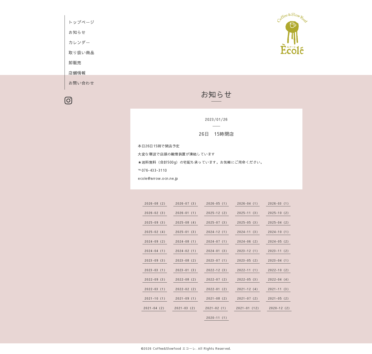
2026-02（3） (155, 213)
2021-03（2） (185, 308)
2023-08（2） (186, 260)
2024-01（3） (217, 251)
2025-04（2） (279, 222)
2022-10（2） (279, 270)
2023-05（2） (248, 260)
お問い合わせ (81, 83)
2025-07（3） (217, 222)
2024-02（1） (186, 251)
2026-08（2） (155, 203)
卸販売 (75, 62)
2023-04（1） (279, 260)
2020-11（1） (217, 318)
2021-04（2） (154, 308)
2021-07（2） (248, 298)
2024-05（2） (279, 241)
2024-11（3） (248, 232)
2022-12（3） (217, 270)
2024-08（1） (186, 241)
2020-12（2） (280, 308)
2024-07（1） (217, 241)
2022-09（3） (155, 279)
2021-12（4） (248, 289)
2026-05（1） (217, 203)
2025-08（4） (186, 222)
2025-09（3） (155, 222)
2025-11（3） (248, 213)
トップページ (81, 22)
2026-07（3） (186, 203)
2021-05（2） (279, 298)
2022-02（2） (186, 289)
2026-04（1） (248, 203)
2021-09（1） (186, 298)
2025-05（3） (248, 222)
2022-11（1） (248, 270)
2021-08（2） (217, 298)
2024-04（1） (155, 251)
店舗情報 (77, 72)
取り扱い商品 (81, 52)
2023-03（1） (155, 270)
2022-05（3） (248, 279)
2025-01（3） (186, 232)
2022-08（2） (186, 279)
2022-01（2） (217, 289)
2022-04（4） (279, 279)
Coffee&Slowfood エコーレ (174, 348)
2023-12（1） (248, 251)
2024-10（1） (279, 232)
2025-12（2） (217, 213)
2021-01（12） (248, 308)
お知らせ (77, 32)
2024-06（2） (248, 241)
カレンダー (79, 42)
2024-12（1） (217, 232)
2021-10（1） (155, 298)
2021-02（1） (216, 308)
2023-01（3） (186, 270)
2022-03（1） (155, 289)
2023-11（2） (279, 251)
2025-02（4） (155, 232)
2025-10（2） (279, 213)
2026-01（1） (186, 213)
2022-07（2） (217, 279)
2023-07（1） (217, 260)
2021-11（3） (279, 289)
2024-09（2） (155, 241)
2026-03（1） (279, 203)
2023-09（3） (155, 260)
